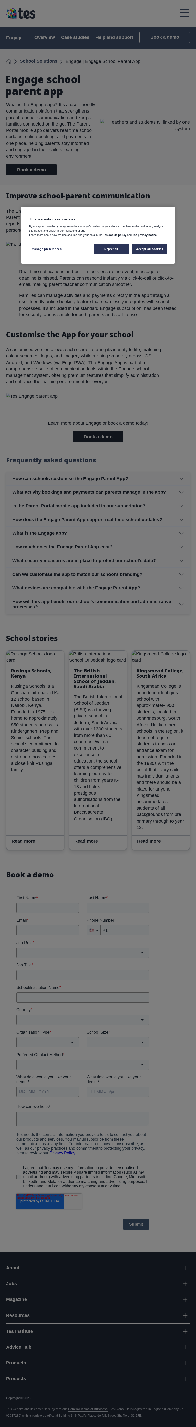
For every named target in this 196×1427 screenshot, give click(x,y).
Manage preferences (47, 248)
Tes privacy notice (144, 235)
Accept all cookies (149, 248)
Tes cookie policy (114, 235)
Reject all (111, 248)
